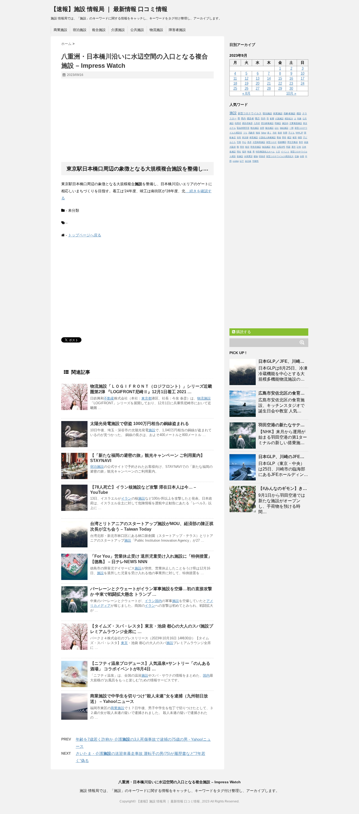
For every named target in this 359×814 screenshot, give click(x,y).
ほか (277, 128)
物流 (200, 398)
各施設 (232, 152)
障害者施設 (177, 30)
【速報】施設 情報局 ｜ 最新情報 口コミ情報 (109, 9)
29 (280, 88)
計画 (299, 147)
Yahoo (263, 133)
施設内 (285, 123)
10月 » (291, 93)
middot (236, 161)
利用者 (238, 123)
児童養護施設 (295, 123)
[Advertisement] (137, 120)
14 (269, 78)
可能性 (255, 161)
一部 (291, 128)
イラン (126, 498)
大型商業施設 (259, 142)
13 (257, 78)
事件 (301, 142)
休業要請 (248, 156)
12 (246, 78)
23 (291, 83)
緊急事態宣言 (243, 128)
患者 (249, 142)
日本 (304, 147)
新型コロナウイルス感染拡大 (280, 156)
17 (302, 78)
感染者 (250, 118)
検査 (249, 152)
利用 (285, 133)
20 (257, 83)
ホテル (232, 128)
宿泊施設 (79, 30)
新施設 (240, 156)
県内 (243, 118)
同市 (242, 147)
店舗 (297, 156)
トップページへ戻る (84, 235)
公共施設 (137, 30)
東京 (124, 643)
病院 (300, 137)
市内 (263, 118)
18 (235, 83)
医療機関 (282, 142)
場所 (244, 152)
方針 (275, 133)
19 (246, 83)
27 (257, 88)
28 (269, 88)
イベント (285, 152)
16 (291, 78)
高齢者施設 (289, 113)
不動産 (109, 398)
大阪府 (232, 147)
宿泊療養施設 (267, 123)
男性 (284, 137)
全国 (262, 128)
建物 (256, 156)
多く (269, 133)
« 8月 (246, 93)
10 (302, 73)
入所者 (257, 123)
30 (291, 88)
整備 (279, 137)
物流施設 (156, 30)
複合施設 (99, 30)
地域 (258, 133)
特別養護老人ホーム (265, 152)
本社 (273, 147)
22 (280, 83)
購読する (243, 332)
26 (246, 88)
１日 (278, 152)
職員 (257, 118)
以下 (242, 161)
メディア (104, 606)
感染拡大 (289, 118)
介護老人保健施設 (267, 137)
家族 (306, 142)
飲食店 (232, 137)
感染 (298, 113)
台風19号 (281, 147)
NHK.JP (299, 133)
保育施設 (253, 137)
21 (269, 83)
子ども (291, 133)
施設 (207, 398)
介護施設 (118, 30)
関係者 (262, 156)
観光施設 (254, 128)
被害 (295, 137)
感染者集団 (247, 123)
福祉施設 (284, 128)
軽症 (247, 147)
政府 (280, 133)
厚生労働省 (292, 142)
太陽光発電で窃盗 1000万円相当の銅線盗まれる (139, 423)
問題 (288, 147)
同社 (239, 152)
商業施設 (60, 30)
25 (235, 88)
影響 (272, 118)
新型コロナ (271, 142)
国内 (158, 601)
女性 (239, 137)
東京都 (146, 398)
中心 (244, 142)
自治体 (248, 161)
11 (235, 78)
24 (302, 83)
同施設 (278, 123)
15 (280, 78)
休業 (302, 156)
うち (245, 133)
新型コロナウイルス (249, 113)
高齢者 (251, 133)
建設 (289, 137)
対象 (299, 118)
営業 (239, 142)
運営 (293, 147)
